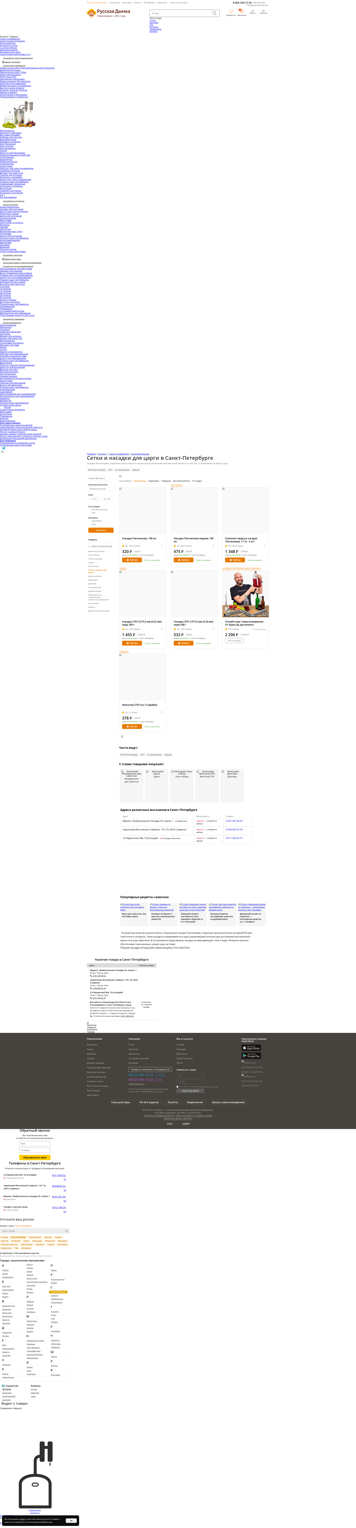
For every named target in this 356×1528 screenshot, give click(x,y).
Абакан (5, 1270)
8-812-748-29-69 (127, 1016)
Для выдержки (8, 148)
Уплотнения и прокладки (13, 94)
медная (135, 470)
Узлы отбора (7, 74)
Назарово (31, 1344)
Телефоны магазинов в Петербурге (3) (150, 1069)
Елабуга (5, 1352)
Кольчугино (32, 1278)
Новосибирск (32, 1358)
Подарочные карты (10, 405)
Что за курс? (234, 640)
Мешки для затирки (10, 336)
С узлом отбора (8, 47)
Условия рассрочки (97, 1076)
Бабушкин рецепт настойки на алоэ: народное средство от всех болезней (192, 917)
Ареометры (6, 159)
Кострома (31, 1285)
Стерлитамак (56, 1302)
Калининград (8, 1377)
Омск (29, 1370)
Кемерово (16, 1241)
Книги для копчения (11, 235)
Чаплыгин (55, 1340)
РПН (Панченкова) (96, 470)
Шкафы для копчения (11, 209)
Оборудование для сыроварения (18, 394)
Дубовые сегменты (10, 141)
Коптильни (6, 188)
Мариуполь (32, 1321)
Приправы (5, 233)
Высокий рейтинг (181, 481)
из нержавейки (122, 470)
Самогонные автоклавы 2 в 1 (15, 54)
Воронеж (6, 1323)
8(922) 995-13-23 (141, 1075)
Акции (7, 407)
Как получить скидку (97, 1085)
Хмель (3, 347)
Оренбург (40, 1244)
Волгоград (6, 1313)
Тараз (33, 1396)
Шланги (20, 87)
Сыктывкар (62, 1244)
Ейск (4, 1345)
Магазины (92, 1044)
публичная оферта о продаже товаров (193, 1115)
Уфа (16, 1248)
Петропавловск (9, 1396)
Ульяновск (55, 1331)
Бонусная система (96, 1072)
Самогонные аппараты (12, 41)
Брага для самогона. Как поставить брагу (134, 915)
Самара (51, 1244)
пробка (153, 31)
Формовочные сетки (11, 231)
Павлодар (35, 1393)
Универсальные (8, 376)
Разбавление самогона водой (16, 425)
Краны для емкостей (11, 338)
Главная (91, 454)
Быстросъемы (7, 87)
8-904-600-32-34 (234, 829)
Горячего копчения (10, 190)
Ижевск (58, 1237)
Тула (53, 1318)
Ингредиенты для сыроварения (17, 396)
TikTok (179, 1063)
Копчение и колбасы (11, 186)
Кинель (30, 1268)
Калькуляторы (7, 420)
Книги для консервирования (15, 277)
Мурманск (62, 1241)
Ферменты (5, 400)
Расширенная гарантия (99, 1067)
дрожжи (153, 22)
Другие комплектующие (99, 611)
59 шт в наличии (203, 560)
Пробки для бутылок (11, 175)
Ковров (30, 1275)
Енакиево (6, 1355)
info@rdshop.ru (136, 1084)
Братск (5, 1293)
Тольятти (55, 1311)
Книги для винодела (11, 385)
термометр (155, 29)
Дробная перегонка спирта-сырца (18, 429)
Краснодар (37, 1241)
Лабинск (30, 1301)
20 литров (5, 293)
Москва (4, 1237)
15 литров (5, 290)
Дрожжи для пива (9, 345)
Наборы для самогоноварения (16, 168)
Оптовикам (149, 2)
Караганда (6, 1393)
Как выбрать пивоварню (13, 319)
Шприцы (5, 224)
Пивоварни (6, 308)
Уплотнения (93, 603)
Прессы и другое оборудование (17, 365)
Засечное (6, 1364)
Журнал (4, 418)
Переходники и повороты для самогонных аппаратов (98, 597)
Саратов (54, 1295)
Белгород (6, 1286)
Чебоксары (56, 1344)
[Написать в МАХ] (2, 451)
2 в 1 (2, 195)
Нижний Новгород (9, 1244)
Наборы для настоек (11, 137)
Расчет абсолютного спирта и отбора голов (23, 436)
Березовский (7, 1289)
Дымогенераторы (9, 207)
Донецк (5, 1336)
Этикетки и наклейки (11, 177)
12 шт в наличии (203, 643)
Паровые (5, 244)
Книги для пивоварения (13, 358)
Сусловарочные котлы (12, 310)
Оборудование (8, 325)
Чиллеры (5, 329)
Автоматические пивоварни (15, 313)
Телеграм (181, 1049)
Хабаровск (26, 1248)
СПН (14, 76)
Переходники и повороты (14, 96)
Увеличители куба (10, 72)
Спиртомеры (7, 157)
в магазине (132, 555)
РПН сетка (5, 76)
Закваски (5, 398)
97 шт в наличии (152, 560)
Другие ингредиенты (11, 351)
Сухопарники (24, 85)
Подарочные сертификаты (14, 181)
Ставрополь (6, 1248)
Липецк (30, 1305)
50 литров (5, 297)
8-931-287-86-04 (234, 820)
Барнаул (48, 1237)
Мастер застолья (179, 2)
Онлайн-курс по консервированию (18, 266)
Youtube (180, 1044)
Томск (53, 1315)
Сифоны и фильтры (10, 331)
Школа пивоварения (12, 322)
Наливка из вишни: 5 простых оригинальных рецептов (163, 916)
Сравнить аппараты (11, 62)
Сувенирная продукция (12, 183)
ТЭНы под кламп (95, 558)
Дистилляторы (8, 43)
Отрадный (31, 1374)
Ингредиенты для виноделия (15, 378)
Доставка (127, 2)
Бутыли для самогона (11, 172)
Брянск (5, 1296)
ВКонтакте (181, 1053)
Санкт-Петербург (98, 2)
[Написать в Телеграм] (3, 449)
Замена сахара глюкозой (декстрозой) (20, 434)
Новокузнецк (26, 1244)
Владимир (6, 1309)
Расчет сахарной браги (12, 431)
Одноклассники (184, 1058)
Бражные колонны (10, 70)
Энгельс (54, 1365)
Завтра (134, 559)
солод (152, 20)
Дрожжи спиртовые (10, 132)
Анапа (5, 1273)
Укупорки (5, 333)
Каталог (102, 454)
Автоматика (6, 79)
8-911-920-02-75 (234, 838)
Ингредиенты (7, 130)
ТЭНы (23, 72)
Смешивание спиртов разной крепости (21, 427)
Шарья (54, 1356)
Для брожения (8, 143)
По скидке (197, 481)
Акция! (123, 569)
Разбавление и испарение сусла (17, 442)
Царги (17, 74)
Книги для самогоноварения (15, 179)
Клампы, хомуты (9, 90)
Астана (6, 1389)
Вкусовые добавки (10, 135)
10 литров (5, 288)
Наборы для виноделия (12, 382)
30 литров (5, 295)
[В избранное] (162, 546)
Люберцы (31, 1312)
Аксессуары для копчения (14, 211)
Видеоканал (195, 1102)
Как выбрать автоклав (12, 255)
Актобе (34, 1389)
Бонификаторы (8, 139)
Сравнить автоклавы (12, 259)
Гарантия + (162, 2)
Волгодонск (7, 1316)
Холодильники (18, 83)
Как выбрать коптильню (13, 201)
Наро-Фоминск (33, 1347)
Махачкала (50, 1241)
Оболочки (5, 229)
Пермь (54, 1270)
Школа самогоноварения (14, 65)
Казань (5, 1374)
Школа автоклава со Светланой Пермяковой (22, 262)
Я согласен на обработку (198, 1086)
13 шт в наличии (152, 726)
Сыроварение (7, 389)
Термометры (7, 163)
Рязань (54, 1283)
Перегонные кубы (9, 67)
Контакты (133, 1049)
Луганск (30, 1308)
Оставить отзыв (95, 1081)
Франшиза (134, 1053)
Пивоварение (7, 306)
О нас (131, 1044)
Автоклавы (6, 242)
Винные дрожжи (9, 369)
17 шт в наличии (152, 643)
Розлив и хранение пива (13, 356)
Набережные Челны (35, 1340)
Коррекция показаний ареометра (18, 438)
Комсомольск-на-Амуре (37, 1282)
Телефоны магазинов (257, 5)
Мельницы (6, 327)
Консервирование (10, 240)
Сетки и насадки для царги (97, 571)
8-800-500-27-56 (242, 2)
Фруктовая (6, 220)
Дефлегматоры (8, 85)
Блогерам (133, 1063)
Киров (26, 1241)
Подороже (166, 481)
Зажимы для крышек (11, 270)
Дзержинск (7, 1332)
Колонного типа (9, 45)
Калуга (30, 1264)
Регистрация (93, 1090)
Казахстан (12, 1385)
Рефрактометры (8, 161)
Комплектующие (140, 454)
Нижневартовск (33, 1351)
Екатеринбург (35, 1237)
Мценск (30, 1331)
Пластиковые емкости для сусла (17, 315)
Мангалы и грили (9, 213)
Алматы (36, 1385)
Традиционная (8, 218)
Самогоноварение (10, 38)
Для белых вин (8, 374)
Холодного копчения (11, 192)
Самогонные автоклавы (13, 251)
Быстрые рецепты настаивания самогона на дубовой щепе (221, 916)
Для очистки (6, 146)
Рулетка (173, 1102)
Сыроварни (6, 391)
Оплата (137, 2)
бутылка (153, 26)
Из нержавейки (8, 197)
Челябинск (55, 1347)
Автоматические (9, 49)
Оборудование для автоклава (16, 268)
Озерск (30, 1367)
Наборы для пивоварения (14, 354)
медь (94, 524)
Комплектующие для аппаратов (37, 67)
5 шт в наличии (255, 560)
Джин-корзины (8, 81)
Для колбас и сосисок (11, 222)
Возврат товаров (95, 1063)
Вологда (5, 1320)
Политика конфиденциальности (159, 1115)
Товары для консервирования (16, 275)
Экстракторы (23, 81)
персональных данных (209, 1086)
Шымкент (6, 1400)
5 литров (4, 286)
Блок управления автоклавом (16, 273)
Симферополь (57, 1299)
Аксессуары (6, 166)
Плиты (3, 150)
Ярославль (55, 1375)
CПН (93, 513)
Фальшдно (19, 79)
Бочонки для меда (10, 302)
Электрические (8, 249)
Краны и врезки (8, 92)
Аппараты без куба (10, 52)
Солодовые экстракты (12, 342)
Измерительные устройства (15, 155)
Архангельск (7, 1277)
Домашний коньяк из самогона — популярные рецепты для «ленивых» (250, 917)
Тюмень (54, 1322)
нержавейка (97, 521)
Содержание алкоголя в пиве (16, 445)
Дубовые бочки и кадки (12, 282)
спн (151, 24)
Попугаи (22, 90)
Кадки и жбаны (8, 299)
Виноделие (6, 362)
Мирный (30, 1324)
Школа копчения (10, 204)
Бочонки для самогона (12, 284)
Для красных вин (9, 371)
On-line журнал (149, 1102)
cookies (22, 1519)
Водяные (5, 247)
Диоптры (5, 83)
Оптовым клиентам (139, 1058)
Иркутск (4, 1241)
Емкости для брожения (12, 152)
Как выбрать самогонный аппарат (18, 58)
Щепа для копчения (11, 215)
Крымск (30, 1292)
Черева (4, 227)
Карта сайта (93, 1095)
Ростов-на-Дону (58, 1279)
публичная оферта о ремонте (178, 1118)
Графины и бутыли (10, 170)
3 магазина (114, 2)
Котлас (30, 1289)
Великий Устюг (8, 1306)
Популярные (140, 481)
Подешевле (153, 481)
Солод (3, 349)
